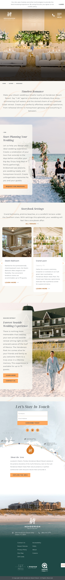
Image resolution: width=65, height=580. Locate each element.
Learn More (10, 282)
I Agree (61, 4)
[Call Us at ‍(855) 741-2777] (53, 15)
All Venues (31, 224)
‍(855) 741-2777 (46, 532)
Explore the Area (20, 475)
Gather (11, 83)
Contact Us (10, 381)
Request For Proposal (15, 186)
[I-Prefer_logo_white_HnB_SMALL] (32, 567)
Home (4, 83)
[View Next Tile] (63, 263)
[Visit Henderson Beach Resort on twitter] (32, 430)
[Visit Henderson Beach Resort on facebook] (27, 430)
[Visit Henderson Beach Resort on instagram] (37, 430)
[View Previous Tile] (2, 263)
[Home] (9, 16)
